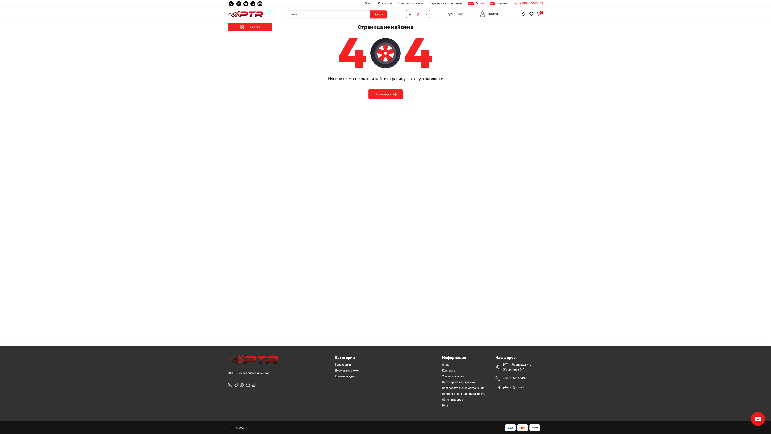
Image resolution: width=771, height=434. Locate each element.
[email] (259, 3)
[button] (489, 14)
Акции (479, 3)
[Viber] (252, 3)
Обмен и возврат (453, 399)
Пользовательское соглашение (463, 388)
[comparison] (523, 14)
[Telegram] (245, 3)
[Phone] (230, 385)
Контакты (385, 3)
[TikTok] (238, 3)
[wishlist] (531, 14)
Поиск (378, 14)
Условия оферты (453, 376)
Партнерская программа (446, 3)
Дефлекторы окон (347, 370)
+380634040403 (515, 378)
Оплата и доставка (411, 3)
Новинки (502, 3)
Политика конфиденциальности (463, 394)
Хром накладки (345, 376)
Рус (449, 14)
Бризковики (343, 364)
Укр (460, 14)
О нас (368, 3)
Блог (445, 405)
